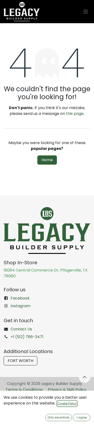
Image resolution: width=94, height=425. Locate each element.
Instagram (20, 306)
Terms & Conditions (24, 389)
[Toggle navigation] (85, 12)
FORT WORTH (20, 360)
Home (47, 160)
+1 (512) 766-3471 (27, 337)
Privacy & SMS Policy (67, 389)
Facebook (20, 298)
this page (75, 113)
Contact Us (21, 329)
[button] (84, 377)
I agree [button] (82, 417)
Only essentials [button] (58, 417)
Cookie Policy (67, 403)
